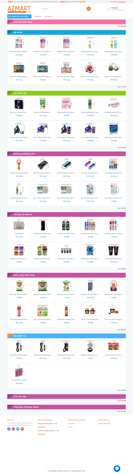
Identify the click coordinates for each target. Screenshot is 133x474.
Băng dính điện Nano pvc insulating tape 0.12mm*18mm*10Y (100, 355)
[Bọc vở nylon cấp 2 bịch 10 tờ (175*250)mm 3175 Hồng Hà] (114, 189)
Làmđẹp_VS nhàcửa (23, 214)
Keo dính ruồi (19, 234)
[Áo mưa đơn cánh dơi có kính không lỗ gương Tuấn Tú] (66, 128)
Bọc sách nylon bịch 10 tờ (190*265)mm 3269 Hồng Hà (98, 198)
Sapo (84, 471)
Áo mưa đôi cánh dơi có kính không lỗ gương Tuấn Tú (98, 137)
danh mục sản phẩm (20, 16)
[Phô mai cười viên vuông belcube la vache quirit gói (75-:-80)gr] (66, 68)
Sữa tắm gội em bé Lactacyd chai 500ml (93, 51)
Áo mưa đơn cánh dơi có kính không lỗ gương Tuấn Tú (74, 137)
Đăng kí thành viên (104, 423)
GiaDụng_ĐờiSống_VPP (24, 154)
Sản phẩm (71, 423)
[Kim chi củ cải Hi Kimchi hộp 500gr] (90, 310)
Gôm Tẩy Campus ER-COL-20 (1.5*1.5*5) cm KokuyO (97, 173)
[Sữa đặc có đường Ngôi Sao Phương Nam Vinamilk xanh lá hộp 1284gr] (43, 103)
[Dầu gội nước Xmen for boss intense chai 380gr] (43, 225)
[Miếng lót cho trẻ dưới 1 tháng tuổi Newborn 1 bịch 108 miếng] (43, 42)
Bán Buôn (38, 16)
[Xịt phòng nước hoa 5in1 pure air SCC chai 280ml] (90, 225)
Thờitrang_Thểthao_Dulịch (26, 407)
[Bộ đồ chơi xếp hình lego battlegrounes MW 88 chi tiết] (19, 68)
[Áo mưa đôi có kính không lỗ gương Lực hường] (43, 128)
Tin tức (70, 427)
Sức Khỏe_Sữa (20, 93)
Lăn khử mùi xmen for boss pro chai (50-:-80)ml (72, 234)
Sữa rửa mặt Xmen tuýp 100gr (66, 259)
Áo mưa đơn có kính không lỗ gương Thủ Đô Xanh (25, 137)
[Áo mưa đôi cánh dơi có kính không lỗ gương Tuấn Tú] (90, 128)
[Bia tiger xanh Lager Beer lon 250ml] (90, 285)
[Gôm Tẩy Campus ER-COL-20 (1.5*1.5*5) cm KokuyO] (90, 164)
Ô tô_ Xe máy (20, 396)
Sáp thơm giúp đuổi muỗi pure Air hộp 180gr (48, 259)
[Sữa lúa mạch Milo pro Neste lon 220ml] (90, 103)
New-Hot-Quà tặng (23, 22)
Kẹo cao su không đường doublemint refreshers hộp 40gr (52, 319)
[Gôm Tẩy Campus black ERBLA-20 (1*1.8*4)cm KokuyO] (43, 164)
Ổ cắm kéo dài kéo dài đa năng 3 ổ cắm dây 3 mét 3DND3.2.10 (76, 355)
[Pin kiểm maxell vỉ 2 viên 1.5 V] (114, 346)
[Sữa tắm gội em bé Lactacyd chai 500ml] (90, 42)
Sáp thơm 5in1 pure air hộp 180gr (20, 259)
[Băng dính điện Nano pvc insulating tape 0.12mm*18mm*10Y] (90, 346)
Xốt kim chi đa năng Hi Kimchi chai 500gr (70, 319)
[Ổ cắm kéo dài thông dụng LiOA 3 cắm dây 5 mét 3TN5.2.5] (19, 346)
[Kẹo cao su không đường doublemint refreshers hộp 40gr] (43, 310)
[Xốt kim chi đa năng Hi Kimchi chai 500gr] (66, 310)
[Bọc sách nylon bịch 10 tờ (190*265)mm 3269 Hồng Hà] (90, 189)
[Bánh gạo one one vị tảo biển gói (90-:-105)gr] (66, 285)
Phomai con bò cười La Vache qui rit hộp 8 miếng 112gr (98, 77)
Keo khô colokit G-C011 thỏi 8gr (20, 198)
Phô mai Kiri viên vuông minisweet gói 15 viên (24, 51)
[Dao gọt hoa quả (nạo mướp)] (19, 164)
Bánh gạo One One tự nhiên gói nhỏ (21, 294)
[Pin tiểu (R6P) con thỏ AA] (19, 371)
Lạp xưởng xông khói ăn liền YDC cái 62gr (23, 319)
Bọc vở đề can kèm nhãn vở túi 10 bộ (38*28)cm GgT (73, 198)
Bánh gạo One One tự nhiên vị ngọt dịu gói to (48, 294)
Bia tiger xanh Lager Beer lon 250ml (92, 294)
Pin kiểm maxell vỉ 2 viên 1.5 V (114, 355)
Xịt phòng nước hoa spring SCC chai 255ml (118, 234)
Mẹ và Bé (18, 32)
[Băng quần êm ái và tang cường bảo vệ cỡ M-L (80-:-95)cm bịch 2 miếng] (66, 103)
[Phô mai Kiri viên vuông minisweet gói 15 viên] (19, 42)
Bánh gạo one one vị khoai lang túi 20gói (117, 294)
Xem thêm (121, 26)
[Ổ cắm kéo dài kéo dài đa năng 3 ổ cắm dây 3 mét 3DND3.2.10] (66, 346)
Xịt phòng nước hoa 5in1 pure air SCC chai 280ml (96, 234)
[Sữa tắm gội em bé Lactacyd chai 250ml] (114, 42)
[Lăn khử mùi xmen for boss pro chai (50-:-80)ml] (66, 225)
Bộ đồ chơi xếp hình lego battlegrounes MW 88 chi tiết (27, 77)
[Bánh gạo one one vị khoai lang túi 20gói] (114, 285)
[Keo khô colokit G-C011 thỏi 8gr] (19, 189)
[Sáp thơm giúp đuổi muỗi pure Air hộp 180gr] (43, 250)
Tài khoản (114, 8)
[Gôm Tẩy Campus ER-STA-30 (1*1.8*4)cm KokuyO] (66, 164)
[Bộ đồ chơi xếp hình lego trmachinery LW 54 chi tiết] (43, 68)
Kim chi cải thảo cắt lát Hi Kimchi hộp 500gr (118, 319)
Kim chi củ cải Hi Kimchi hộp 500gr (91, 319)
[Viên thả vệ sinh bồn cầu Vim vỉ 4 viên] (90, 250)
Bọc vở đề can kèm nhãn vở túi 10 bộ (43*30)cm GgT (50, 198)
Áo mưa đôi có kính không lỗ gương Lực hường (48, 137)
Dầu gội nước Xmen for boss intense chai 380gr (48, 234)
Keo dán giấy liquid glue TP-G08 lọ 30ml (117, 173)
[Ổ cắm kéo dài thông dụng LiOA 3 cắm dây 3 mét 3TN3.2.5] (43, 346)
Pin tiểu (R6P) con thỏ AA (19, 380)
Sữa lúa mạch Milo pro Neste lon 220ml (93, 112)
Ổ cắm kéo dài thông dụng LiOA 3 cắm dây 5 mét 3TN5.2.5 (28, 355)
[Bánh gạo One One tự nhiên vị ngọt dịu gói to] (43, 285)
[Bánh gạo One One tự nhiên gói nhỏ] (19, 285)
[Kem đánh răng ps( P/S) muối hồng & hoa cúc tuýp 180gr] (114, 103)
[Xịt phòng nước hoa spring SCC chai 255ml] (114, 225)
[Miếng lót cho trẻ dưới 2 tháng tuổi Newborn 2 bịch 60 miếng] (66, 42)
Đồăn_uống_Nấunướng (24, 275)
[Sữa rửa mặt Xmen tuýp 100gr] (66, 250)
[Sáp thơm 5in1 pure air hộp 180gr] (19, 250)
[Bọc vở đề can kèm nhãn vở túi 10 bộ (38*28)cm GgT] (66, 189)
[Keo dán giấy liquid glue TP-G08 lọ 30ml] (114, 164)
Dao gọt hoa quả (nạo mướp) (19, 173)
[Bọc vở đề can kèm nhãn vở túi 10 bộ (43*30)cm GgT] (43, 189)
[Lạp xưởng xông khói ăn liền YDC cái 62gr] (19, 310)
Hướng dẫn (48, 16)
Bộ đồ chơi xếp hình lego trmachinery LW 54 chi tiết (50, 77)
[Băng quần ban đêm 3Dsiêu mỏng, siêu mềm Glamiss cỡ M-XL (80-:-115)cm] (114, 128)
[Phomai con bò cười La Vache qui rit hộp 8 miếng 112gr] (90, 68)
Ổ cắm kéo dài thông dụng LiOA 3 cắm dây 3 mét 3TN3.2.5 (52, 355)
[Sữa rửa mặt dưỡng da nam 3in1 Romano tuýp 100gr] (114, 250)
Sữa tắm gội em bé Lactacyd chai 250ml (117, 51)
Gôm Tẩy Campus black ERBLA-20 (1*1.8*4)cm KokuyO (51, 173)
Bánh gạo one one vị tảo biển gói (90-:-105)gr (71, 294)
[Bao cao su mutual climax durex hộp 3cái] (19, 103)
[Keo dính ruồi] (19, 225)
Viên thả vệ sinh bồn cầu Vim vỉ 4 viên (93, 259)
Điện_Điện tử (20, 336)
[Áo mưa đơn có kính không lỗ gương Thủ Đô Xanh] (19, 128)
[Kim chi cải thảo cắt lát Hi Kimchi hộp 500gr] (114, 310)
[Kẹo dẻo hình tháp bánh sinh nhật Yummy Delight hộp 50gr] (114, 68)
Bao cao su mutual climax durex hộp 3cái (23, 112)
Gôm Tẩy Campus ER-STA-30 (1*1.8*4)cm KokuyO (72, 173)
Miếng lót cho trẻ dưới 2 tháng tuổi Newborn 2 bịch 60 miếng (76, 51)
